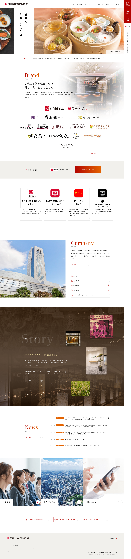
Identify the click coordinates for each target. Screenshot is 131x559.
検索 (128, 20)
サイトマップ (10, 553)
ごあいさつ (77, 276)
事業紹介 (76, 285)
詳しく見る (93, 153)
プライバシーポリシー (12, 542)
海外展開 (76, 290)
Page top (112, 538)
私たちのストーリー (90, 4)
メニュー (128, 13)
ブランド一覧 (70, 4)
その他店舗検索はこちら (88, 169)
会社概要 (76, 281)
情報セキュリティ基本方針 (13, 545)
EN (126, 26)
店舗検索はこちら (64, 169)
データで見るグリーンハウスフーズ (84, 295)
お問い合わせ (109, 4)
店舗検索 (128, 5)
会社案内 (79, 4)
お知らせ (100, 4)
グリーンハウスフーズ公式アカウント (22, 548)
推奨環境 (9, 551)
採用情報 (118, 4)
